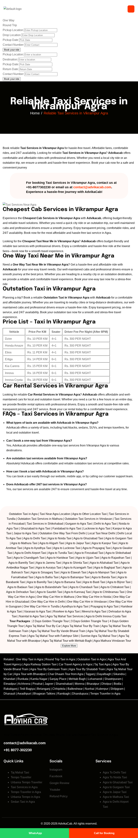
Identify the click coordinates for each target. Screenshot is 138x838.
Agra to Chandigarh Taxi (29, 557)
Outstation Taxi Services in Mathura (40, 518)
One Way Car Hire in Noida (93, 596)
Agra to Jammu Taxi (48, 562)
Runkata (22, 678)
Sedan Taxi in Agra (23, 801)
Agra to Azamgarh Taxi (77, 567)
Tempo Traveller (21, 777)
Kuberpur (102, 688)
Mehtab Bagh (77, 678)
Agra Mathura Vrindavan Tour (112, 640)
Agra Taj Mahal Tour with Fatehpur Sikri (53, 635)
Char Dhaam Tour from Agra (65, 674)
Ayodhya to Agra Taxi (74, 606)
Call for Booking (104, 833)
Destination (10, 59)
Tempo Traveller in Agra (105, 693)
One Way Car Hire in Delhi (48, 601)
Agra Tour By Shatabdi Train (87, 669)
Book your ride (11, 79)
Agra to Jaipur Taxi (78, 543)
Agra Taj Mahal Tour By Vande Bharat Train (57, 631)
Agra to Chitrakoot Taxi (114, 587)
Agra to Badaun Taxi (20, 587)
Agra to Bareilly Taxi (21, 562)
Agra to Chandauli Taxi (83, 587)
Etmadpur (10, 683)
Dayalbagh (104, 674)
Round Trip (10, 25)
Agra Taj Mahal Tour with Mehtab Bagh (67, 640)
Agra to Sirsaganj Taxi (45, 572)
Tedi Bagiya (27, 688)
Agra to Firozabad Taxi (89, 552)
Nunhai (89, 688)
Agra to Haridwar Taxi (60, 557)
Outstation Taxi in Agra (23, 513)
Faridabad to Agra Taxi (66, 528)
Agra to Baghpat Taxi (107, 567)
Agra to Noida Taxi (60, 538)
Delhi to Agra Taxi (105, 523)
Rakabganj (11, 688)
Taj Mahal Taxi (20, 772)
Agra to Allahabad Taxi (104, 562)
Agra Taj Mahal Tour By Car (43, 626)
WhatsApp (35, 833)
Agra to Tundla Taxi (60, 552)
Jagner (49, 683)
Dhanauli (9, 693)
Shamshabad (64, 683)
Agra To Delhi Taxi (114, 772)
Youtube (55, 789)
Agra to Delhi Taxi (34, 538)
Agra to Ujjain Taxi (87, 557)
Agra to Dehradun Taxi (20, 591)
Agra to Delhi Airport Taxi (30, 552)
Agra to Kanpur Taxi (104, 543)
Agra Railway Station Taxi (40, 664)
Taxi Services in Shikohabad (45, 523)
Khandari (9, 678)
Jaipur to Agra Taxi (25, 533)
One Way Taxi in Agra (29, 659)
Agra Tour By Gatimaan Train (48, 669)
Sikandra (119, 674)
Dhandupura (80, 693)
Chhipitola (58, 688)
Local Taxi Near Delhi (101, 533)
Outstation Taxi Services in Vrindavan (88, 518)
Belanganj (43, 688)
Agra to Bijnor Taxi (119, 582)
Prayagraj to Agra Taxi (105, 606)
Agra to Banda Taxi (104, 577)
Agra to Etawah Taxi (73, 572)
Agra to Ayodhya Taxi (37, 548)
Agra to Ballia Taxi (47, 577)
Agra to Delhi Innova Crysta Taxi (106, 616)
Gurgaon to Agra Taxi (78, 523)
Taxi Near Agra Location (55, 513)
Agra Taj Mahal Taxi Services (65, 616)
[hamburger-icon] (131, 9)
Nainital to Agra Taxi (32, 616)
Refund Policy (59, 796)
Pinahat (37, 683)
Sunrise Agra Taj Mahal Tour (99, 635)
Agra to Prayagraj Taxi (96, 548)
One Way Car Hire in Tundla (41, 606)
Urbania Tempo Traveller (26, 782)
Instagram (56, 769)
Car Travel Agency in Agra (75, 664)
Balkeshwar (75, 688)
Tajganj (90, 674)
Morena (79, 683)
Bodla (117, 683)
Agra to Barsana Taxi (67, 582)
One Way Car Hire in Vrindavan (87, 601)
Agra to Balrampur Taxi (75, 577)
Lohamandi (95, 678)
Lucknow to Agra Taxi (97, 528)
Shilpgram (116, 688)
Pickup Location (13, 30)
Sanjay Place (57, 678)
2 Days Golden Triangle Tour (50, 621)
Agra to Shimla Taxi (75, 562)
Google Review (59, 783)
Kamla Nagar (38, 678)
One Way (8, 20)
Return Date (10, 69)
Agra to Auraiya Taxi (48, 567)
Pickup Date (10, 39)
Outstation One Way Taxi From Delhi (62, 533)
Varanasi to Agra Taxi (37, 611)
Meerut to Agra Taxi (94, 611)
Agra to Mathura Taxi (24, 543)
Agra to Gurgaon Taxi (118, 538)
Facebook (56, 776)
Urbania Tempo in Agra (25, 796)
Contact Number (13, 44)
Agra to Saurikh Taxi (49, 591)
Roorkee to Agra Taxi (66, 611)
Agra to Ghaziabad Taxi (88, 538)
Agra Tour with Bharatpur (30, 674)
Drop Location (12, 35)
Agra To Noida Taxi (115, 777)
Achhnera (24, 683)
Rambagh (63, 693)
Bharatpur (93, 683)
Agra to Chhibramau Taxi (109, 591)
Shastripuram (112, 678)
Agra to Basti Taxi (94, 582)
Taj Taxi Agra (102, 664)
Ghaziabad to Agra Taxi (35, 528)
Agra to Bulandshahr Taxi (51, 587)
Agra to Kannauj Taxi (77, 591)
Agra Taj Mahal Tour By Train (81, 626)
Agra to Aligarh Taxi (51, 543)
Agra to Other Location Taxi (89, 513)
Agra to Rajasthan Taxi (115, 557)
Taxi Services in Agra (24, 787)
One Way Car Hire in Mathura (55, 596)
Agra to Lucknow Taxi (66, 548)
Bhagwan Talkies (44, 693)
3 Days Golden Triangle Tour (89, 621)
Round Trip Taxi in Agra (60, 659)
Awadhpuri (24, 693)
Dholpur (106, 683)
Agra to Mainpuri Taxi (101, 572)
